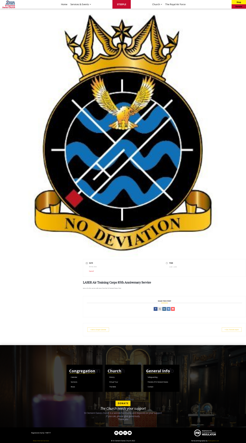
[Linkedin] (164, 309)
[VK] (168, 309)
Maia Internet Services (41, 441)
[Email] (173, 309)
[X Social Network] (160, 309)
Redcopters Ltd (213, 441)
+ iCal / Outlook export (232, 330)
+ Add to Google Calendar (98, 330)
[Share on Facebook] (155, 309)
